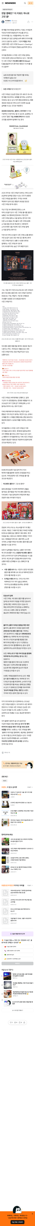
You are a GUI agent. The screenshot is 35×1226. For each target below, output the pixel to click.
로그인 (30, 3)
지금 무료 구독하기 (17, 1222)
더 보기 (29, 787)
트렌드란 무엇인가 (7, 9)
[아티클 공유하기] (28, 22)
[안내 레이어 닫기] (32, 1214)
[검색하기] (25, 3)
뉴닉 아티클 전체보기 (17, 1010)
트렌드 (5, 781)
